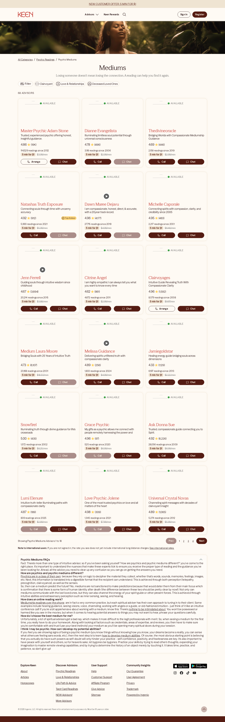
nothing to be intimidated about (147, 609)
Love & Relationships (67, 677)
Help (94, 671)
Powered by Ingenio (138, 695)
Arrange (35, 161)
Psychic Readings (65, 671)
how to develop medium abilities (121, 635)
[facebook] (181, 674)
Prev (171, 540)
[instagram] (175, 674)
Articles (25, 677)
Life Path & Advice (66, 683)
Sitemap (96, 695)
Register (199, 14)
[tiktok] (188, 674)
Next (201, 540)
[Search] (124, 14)
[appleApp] (181, 667)
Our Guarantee (135, 671)
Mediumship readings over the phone (42, 602)
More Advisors (64, 700)
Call (100, 161)
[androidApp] (199, 667)
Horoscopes (27, 683)
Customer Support (101, 677)
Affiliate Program (100, 683)
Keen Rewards (111, 14)
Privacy (131, 683)
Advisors (89, 14)
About (24, 671)
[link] (106, 196)
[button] (201, 560)
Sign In (184, 14)
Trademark (133, 689)
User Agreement (136, 677)
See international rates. (162, 548)
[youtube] (194, 674)
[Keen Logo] (25, 14)
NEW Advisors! (64, 695)
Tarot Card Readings (67, 689)
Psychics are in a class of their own (41, 576)
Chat (65, 161)
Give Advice (98, 689)
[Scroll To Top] (204, 709)
